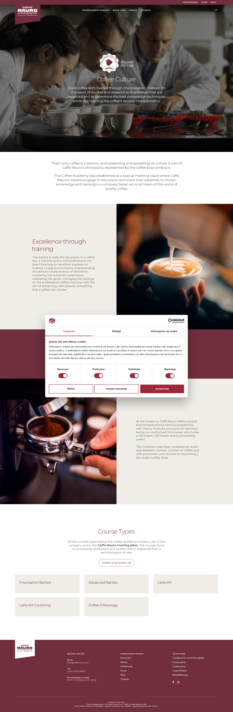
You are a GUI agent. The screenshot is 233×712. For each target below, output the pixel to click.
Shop (213, 2)
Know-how (119, 10)
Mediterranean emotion (96, 10)
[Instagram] (178, 682)
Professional (190, 2)
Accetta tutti (162, 389)
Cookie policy (178, 666)
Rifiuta (71, 389)
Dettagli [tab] (116, 331)
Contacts (145, 10)
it (216, 10)
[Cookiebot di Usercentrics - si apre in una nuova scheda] (170, 320)
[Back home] (27, 12)
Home (204, 2)
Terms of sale (178, 654)
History (133, 10)
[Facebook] (173, 682)
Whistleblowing (180, 675)
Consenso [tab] (69, 331)
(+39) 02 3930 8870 (76, 671)
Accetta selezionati (116, 389)
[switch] (98, 375)
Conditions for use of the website (188, 658)
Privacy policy (179, 662)
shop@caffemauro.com (78, 662)
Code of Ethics (179, 671)
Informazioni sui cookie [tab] (164, 331)
